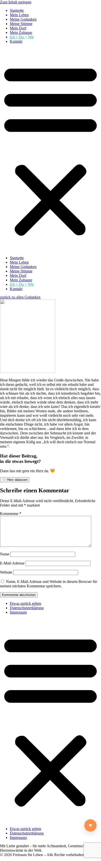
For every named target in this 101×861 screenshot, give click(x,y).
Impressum (18, 612)
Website (6, 572)
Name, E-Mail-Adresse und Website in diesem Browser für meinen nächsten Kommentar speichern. (48, 583)
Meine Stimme (21, 24)
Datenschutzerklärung (27, 608)
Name (4, 554)
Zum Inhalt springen (15, 2)
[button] (50, 150)
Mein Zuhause (21, 32)
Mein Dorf (18, 28)
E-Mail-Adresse (12, 563)
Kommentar (10, 513)
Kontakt (16, 41)
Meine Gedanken (23, 19)
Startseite (17, 10)
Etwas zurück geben (25, 603)
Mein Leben (19, 15)
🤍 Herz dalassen (14, 480)
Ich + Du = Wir (22, 37)
